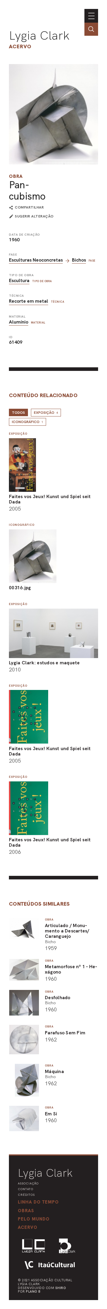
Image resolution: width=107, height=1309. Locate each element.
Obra (16, 176)
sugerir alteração (34, 216)
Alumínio (18, 322)
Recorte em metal (28, 301)
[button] (34, 1219)
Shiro (60, 1288)
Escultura (19, 280)
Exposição (46, 412)
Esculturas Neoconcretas (36, 260)
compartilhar (29, 208)
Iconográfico (27, 421)
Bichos (79, 260)
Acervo (20, 46)
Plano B (33, 1291)
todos (18, 412)
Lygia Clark (39, 35)
